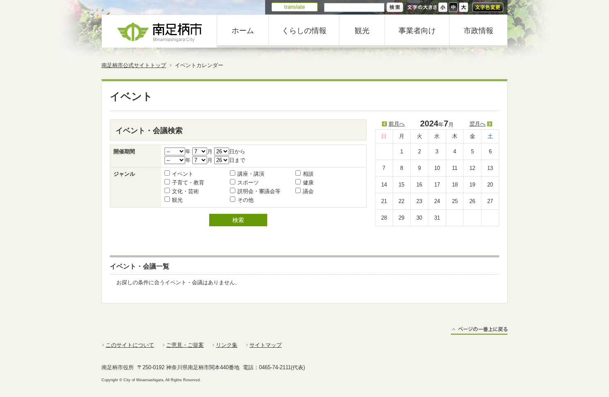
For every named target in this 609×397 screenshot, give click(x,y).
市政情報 (478, 31)
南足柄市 (159, 31)
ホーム (243, 31)
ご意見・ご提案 (185, 345)
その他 (245, 200)
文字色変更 (487, 7)
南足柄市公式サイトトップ (134, 65)
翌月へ (477, 124)
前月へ (397, 124)
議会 (308, 191)
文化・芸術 (185, 191)
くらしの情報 (304, 31)
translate (294, 7)
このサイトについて (130, 345)
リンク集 (226, 345)
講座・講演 (250, 174)
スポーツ (248, 182)
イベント (182, 174)
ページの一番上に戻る (479, 330)
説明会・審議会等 (258, 191)
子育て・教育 (188, 182)
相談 (308, 174)
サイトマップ (265, 345)
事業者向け (417, 31)
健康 (308, 182)
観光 (362, 31)
